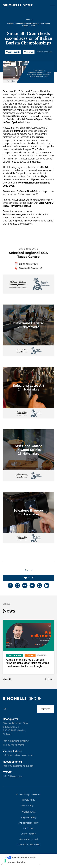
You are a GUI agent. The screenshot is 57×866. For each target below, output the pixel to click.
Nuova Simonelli (12, 762)
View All (7, 680)
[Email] (24, 585)
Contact (45, 709)
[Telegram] (32, 585)
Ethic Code (28, 829)
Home (27, 20)
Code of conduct (28, 834)
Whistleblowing (29, 812)
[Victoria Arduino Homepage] (18, 5)
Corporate (28, 52)
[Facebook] (10, 585)
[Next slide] (53, 679)
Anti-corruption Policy (28, 823)
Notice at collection (15, 862)
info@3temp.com (13, 776)
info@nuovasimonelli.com (18, 766)
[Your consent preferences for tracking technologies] (5, 861)
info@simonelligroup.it (16, 741)
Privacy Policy (28, 800)
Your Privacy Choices (23, 857)
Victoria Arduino (12, 751)
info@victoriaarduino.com (18, 755)
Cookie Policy (27, 806)
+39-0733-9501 (15, 745)
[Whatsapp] (17, 585)
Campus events (13, 52)
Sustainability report (28, 839)
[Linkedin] (46, 585)
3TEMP (7, 772)
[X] (39, 585)
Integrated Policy (28, 818)
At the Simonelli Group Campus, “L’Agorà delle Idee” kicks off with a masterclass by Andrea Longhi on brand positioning (27, 663)
